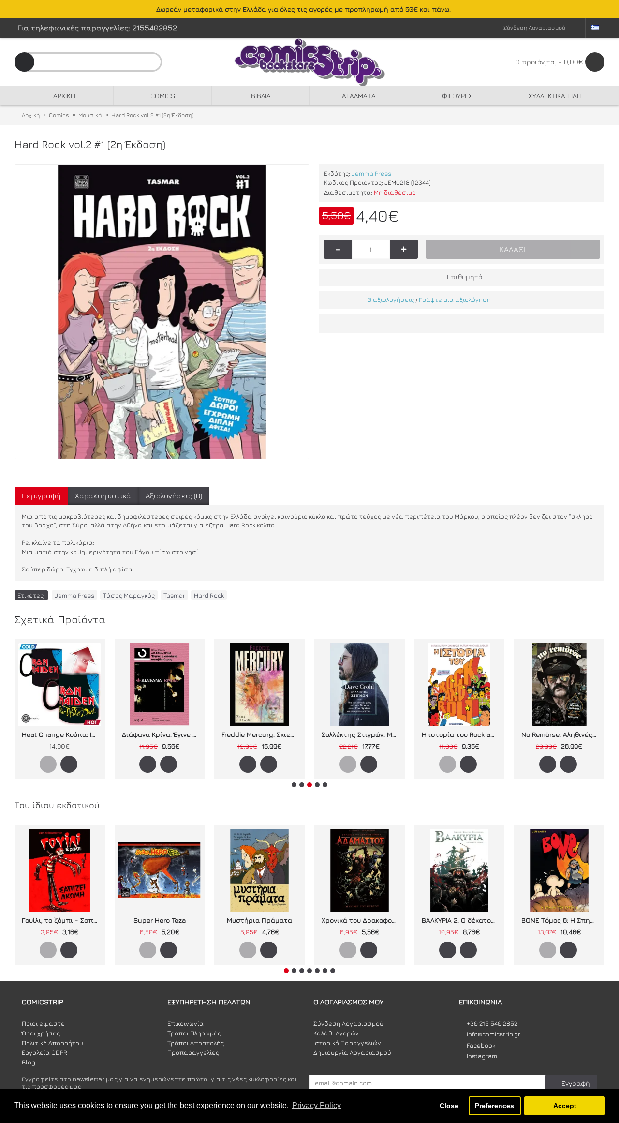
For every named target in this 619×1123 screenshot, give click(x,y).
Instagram (482, 1056)
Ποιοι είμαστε (43, 1023)
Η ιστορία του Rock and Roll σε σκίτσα (461, 734)
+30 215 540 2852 (492, 1023)
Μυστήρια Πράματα (259, 920)
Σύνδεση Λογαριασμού (348, 1023)
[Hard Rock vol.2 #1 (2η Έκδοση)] (162, 311)
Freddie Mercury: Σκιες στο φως (261, 734)
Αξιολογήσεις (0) (174, 496)
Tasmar (174, 595)
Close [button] (449, 1105)
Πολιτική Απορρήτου (52, 1043)
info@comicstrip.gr (493, 1034)
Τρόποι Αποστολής (195, 1043)
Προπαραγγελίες (193, 1052)
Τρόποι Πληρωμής (194, 1033)
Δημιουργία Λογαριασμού (352, 1052)
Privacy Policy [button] (316, 1105)
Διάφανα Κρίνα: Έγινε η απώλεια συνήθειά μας (161, 734)
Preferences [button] (494, 1105)
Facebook (481, 1045)
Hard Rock (209, 595)
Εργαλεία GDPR (44, 1052)
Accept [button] (564, 1105)
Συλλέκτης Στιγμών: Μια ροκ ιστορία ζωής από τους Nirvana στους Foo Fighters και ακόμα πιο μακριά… (361, 734)
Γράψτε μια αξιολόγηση (455, 299)
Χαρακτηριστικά (103, 496)
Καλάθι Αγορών (336, 1033)
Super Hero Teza (159, 920)
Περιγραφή (41, 496)
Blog (28, 1062)
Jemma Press (371, 173)
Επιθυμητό (464, 276)
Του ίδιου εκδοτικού (57, 805)
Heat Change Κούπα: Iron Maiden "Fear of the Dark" (61, 734)
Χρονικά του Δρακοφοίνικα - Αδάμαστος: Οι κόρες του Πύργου (361, 920)
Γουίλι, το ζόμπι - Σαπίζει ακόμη (61, 920)
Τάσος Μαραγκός (129, 595)
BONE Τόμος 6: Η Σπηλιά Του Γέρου (561, 920)
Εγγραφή (575, 1083)
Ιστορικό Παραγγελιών (347, 1043)
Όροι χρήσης (41, 1033)
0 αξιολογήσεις (391, 299)
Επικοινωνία (185, 1023)
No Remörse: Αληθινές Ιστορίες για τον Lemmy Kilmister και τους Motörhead (561, 734)
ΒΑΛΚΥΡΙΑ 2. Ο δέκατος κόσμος (461, 920)
